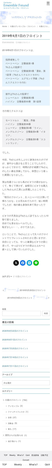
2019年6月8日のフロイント (19, 297)
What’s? (20, 455)
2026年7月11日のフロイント (15, 366)
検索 (4, 308)
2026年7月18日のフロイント (15, 357)
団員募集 (35, 455)
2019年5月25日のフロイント (33, 290)
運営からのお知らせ (14, 435)
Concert (26, 460)
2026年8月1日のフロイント (14, 339)
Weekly (12, 455)
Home (4, 26)
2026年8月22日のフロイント (15, 330)
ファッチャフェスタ (16, 411)
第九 (10, 429)
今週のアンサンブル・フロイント (23, 26)
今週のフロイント (24, 42)
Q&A (28, 455)
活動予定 (44, 455)
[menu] (48, 3)
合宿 (10, 417)
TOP (6, 455)
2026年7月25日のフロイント (15, 348)
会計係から (12, 441)
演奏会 (10, 423)
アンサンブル (13, 406)
